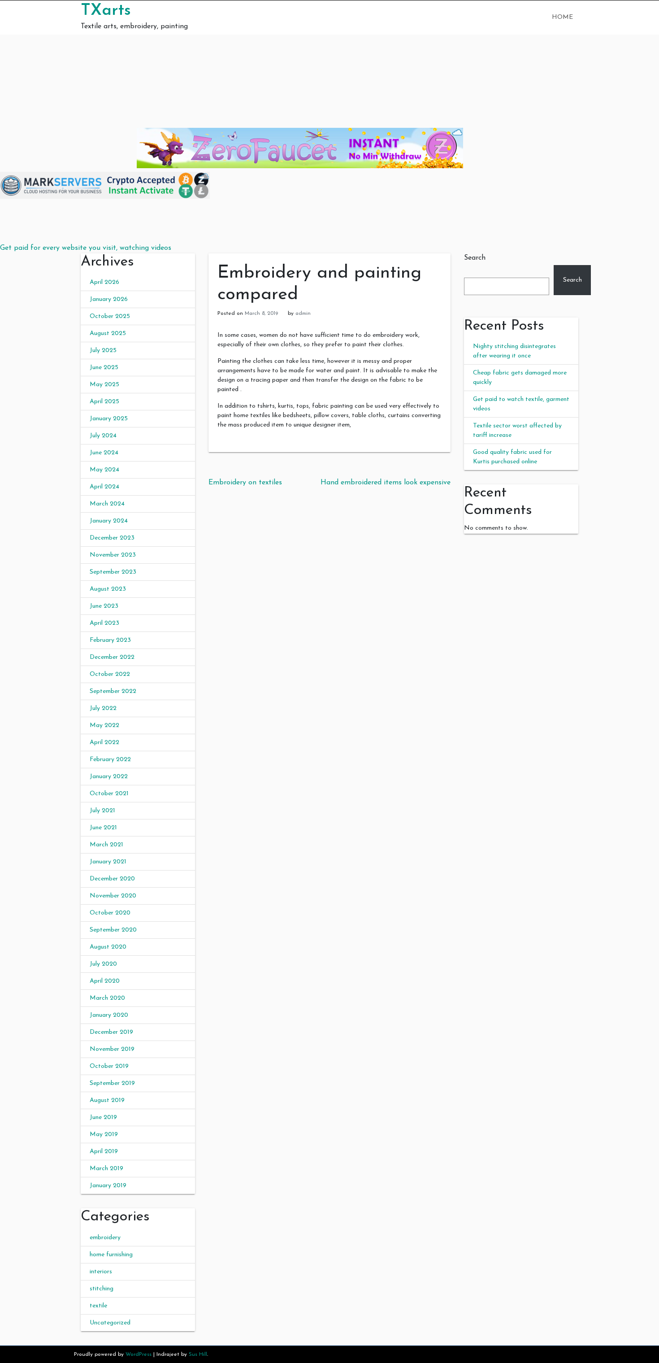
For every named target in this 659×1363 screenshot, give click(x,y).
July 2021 (102, 810)
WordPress (139, 1354)
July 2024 (103, 435)
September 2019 (112, 1083)
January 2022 (109, 776)
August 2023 (108, 589)
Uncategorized (110, 1322)
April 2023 (104, 623)
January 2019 (108, 1185)
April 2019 (104, 1151)
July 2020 (103, 964)
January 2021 (108, 861)
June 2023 (104, 606)
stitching (101, 1288)
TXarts (106, 11)
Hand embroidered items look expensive (386, 482)
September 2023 (113, 572)
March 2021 (106, 844)
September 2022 (113, 691)
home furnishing (111, 1254)
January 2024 (109, 521)
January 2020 (109, 1015)
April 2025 (104, 401)
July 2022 (103, 708)
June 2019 (103, 1117)
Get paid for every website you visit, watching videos (85, 248)
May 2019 (104, 1134)
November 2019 (112, 1049)
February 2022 (110, 759)
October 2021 (109, 793)
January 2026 (109, 299)
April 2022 (104, 742)
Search (475, 257)
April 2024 (104, 486)
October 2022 (110, 674)
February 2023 (110, 640)
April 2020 (105, 981)
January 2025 (109, 418)
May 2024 (104, 469)
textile (98, 1305)
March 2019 (106, 1168)
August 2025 (108, 333)
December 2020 (112, 878)
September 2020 (113, 930)
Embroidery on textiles (245, 482)
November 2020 (113, 896)
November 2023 (113, 555)
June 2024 (104, 452)
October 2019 (109, 1066)
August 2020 (108, 947)
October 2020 (110, 913)
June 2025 (104, 367)
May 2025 (104, 384)
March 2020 (107, 998)
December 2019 (111, 1032)
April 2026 (104, 282)
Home (562, 17)
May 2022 (104, 725)
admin (303, 313)
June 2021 (103, 827)
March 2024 (107, 504)
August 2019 (107, 1100)
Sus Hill (198, 1354)
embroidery (105, 1237)
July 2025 (103, 350)
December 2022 (112, 657)
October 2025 (110, 316)
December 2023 (112, 538)
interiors (101, 1271)
